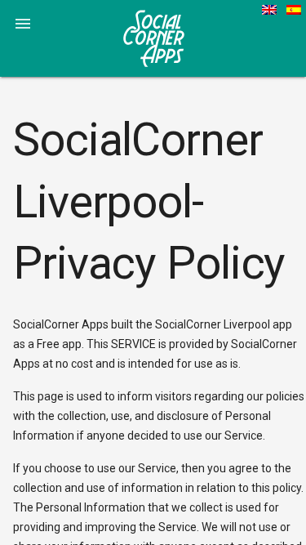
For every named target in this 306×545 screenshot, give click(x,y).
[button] (22, 22)
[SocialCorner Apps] (153, 37)
